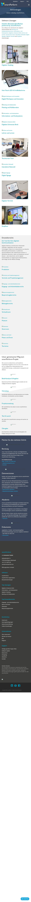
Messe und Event (7, 337)
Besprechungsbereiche (9, 295)
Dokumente (5, 535)
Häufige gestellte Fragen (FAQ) (9, 649)
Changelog (4, 655)
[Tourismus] (15, 343)
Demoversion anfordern (8, 489)
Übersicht (5, 518)
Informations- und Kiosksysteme (12, 116)
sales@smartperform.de (8, 463)
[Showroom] (15, 326)
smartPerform (5, 575)
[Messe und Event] (15, 335)
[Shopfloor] (15, 215)
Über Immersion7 (6, 634)
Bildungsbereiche (7, 303)
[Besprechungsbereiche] (15, 292)
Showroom (5, 329)
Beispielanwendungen (7, 579)
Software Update (6, 651)
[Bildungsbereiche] (15, 301)
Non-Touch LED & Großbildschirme (13, 90)
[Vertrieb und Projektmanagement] (15, 275)
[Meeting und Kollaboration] (15, 105)
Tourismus (5, 346)
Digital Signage (6, 175)
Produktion (5, 269)
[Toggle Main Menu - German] (28, 5)
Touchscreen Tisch (10, 34)
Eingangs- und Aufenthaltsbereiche (13, 286)
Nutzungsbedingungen (7, 622)
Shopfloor (19, 36)
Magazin (4, 640)
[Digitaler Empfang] (15, 54)
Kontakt (5, 465)
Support (22, 1)
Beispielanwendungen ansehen (10, 491)
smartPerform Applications (8, 577)
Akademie (15, 1)
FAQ (27, 1)
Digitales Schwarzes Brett (10, 124)
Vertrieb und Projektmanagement (12, 278)
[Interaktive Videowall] (15, 164)
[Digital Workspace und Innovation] (15, 96)
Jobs (3, 638)
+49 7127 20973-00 (6, 562)
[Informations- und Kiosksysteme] (15, 113)
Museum (4, 320)
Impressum (4, 620)
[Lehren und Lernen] (15, 130)
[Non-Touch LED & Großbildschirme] (15, 79)
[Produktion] (15, 267)
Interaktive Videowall (20, 34)
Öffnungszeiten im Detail (8, 567)
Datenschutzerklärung (7, 624)
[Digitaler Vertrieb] (15, 190)
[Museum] (15, 318)
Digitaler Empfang (7, 65)
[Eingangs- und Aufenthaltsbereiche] (15, 284)
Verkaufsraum (6, 312)
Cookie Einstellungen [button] (7, 626)
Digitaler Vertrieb (10, 36)
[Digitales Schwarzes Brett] (15, 122)
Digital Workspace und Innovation (13, 99)
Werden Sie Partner (6, 636)
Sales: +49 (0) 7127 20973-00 (9, 461)
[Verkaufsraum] (15, 309)
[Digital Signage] (15, 173)
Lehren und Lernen (8, 133)
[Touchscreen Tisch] (15, 147)
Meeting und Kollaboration (10, 107)
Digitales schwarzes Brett (15, 33)
